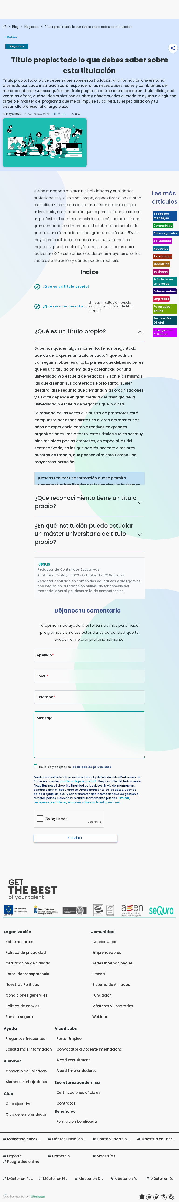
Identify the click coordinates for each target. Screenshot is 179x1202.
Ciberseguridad (165, 233)
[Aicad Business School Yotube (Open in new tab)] (149, 1197)
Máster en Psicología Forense (34, 1178)
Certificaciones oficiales (78, 1092)
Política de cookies (23, 1006)
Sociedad (160, 272)
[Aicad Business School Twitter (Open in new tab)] (156, 1197)
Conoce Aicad (105, 941)
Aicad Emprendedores (76, 1070)
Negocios (31, 27)
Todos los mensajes (161, 216)
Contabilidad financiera (119, 1139)
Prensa (98, 973)
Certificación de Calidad (28, 963)
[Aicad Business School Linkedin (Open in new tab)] (142, 1197)
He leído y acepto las (75, 767)
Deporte (14, 1156)
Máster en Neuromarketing (67, 1178)
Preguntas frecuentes (25, 1038)
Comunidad (162, 226)
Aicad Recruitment (73, 1060)
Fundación (102, 995)
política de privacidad (78, 781)
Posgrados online (161, 309)
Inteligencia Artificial (162, 332)
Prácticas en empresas (163, 281)
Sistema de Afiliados (111, 984)
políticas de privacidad (91, 767)
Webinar (99, 1016)
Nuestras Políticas (22, 984)
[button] (173, 48)
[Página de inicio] (4, 27)
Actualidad (162, 241)
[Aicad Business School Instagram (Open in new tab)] (164, 1197)
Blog (15, 27)
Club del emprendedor (26, 1114)
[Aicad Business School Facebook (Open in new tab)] (171, 1197)
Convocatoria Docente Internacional (89, 1049)
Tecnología (162, 256)
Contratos (66, 1103)
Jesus (44, 564)
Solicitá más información (29, 1049)
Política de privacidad (26, 952)
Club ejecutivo (18, 1103)
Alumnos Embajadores (26, 1081)
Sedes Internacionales (112, 963)
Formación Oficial (162, 320)
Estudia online (164, 291)
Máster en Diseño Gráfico (102, 1178)
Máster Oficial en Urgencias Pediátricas (88, 1139)
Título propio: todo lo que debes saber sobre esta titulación (88, 27)
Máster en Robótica (132, 1178)
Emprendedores (106, 952)
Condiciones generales (27, 995)
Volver (12, 37)
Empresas (161, 299)
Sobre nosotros (19, 941)
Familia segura (19, 1016)
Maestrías (161, 264)
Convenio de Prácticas (26, 1071)
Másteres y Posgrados (112, 1006)
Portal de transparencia (27, 973)
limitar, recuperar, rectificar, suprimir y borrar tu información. (82, 800)
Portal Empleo (69, 1038)
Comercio (61, 1156)
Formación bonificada (76, 1121)
